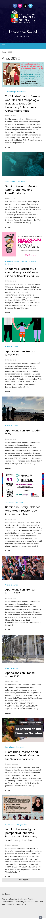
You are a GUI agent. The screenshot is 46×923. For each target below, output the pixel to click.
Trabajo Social (21, 824)
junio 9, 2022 (11, 116)
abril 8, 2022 (11, 519)
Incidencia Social (23, 32)
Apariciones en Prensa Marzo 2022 (20, 591)
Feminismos (10, 747)
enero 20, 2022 (12, 764)
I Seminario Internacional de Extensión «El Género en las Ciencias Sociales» (23, 755)
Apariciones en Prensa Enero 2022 (20, 674)
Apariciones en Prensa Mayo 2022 (20, 353)
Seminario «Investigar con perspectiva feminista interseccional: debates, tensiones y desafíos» (22, 834)
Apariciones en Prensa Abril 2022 (23, 432)
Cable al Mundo (11, 346)
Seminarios (21, 91)
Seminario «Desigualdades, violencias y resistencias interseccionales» (23, 510)
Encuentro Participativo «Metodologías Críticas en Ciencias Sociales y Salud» (22, 272)
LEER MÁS (9, 147)
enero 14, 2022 (12, 845)
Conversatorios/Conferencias (17, 261)
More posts (23, 880)
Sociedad (9, 264)
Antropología (10, 91)
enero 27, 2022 (12, 681)
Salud (33, 261)
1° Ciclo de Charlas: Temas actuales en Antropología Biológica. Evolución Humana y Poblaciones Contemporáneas (22, 104)
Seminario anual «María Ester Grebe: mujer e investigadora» (21, 189)
